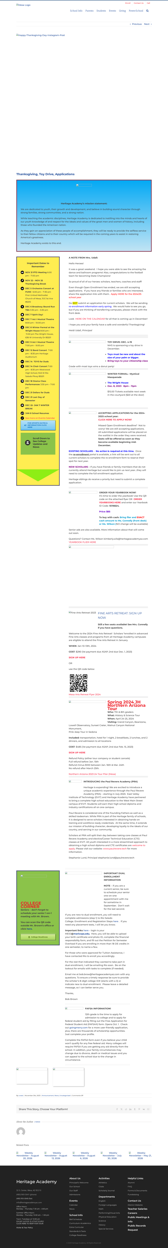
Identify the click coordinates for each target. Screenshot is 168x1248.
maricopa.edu (81, 933)
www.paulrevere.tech (115, 848)
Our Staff (73, 1190)
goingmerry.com (78, 1027)
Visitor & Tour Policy (24, 1227)
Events (73, 1200)
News (56, 1095)
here (29, 929)
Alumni (131, 1182)
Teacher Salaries (137, 1208)
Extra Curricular (76, 1227)
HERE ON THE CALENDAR (90, 319)
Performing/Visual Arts (109, 1213)
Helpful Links (135, 1178)
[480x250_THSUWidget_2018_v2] (31, 1069)
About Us (74, 1178)
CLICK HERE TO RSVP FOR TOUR (29, 1223)
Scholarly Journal (107, 1190)
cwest (21, 1095)
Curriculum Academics (80, 1223)
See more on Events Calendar (40, 418)
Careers (132, 1213)
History (102, 1225)
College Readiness (77, 1235)
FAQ (130, 1186)
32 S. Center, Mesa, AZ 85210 (28, 1190)
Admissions (74, 1194)
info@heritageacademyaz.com (29, 1202)
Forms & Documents (137, 1190)
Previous (137, 24)
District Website (135, 1205)
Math (101, 1209)
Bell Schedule (75, 1219)
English (102, 1201)
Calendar (73, 1205)
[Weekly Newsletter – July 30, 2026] (112, 1153)
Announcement (48, 1095)
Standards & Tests (77, 1231)
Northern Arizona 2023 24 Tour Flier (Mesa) (92, 774)
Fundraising (133, 1194)
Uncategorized (64, 1095)
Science (102, 1221)
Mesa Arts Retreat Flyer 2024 (85, 694)
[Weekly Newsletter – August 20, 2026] (27, 1153)
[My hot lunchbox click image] (68, 1069)
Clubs (101, 1186)
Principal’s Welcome (78, 1182)
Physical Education (107, 1217)
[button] (147, 10)
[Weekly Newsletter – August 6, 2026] (84, 1153)
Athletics (103, 1182)
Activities (104, 1178)
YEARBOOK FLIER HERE (82, 542)
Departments (107, 1196)
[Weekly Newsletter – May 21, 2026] (140, 1153)
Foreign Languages (108, 1205)
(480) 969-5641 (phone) (26, 1194)
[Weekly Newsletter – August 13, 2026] (56, 1153)
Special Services (106, 1229)
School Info (76, 1215)
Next (146, 24)
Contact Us (134, 1200)
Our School (74, 1186)
